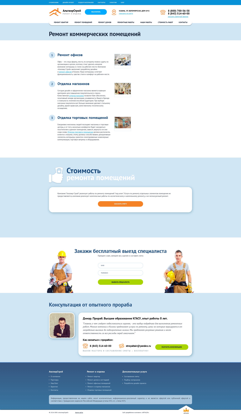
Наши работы (146, 22)
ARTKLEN (145, 412)
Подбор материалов (86, 2)
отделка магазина (76, 95)
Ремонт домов (104, 22)
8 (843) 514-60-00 (179, 13)
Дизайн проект (68, 2)
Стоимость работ (165, 22)
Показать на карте (126, 13)
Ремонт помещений (83, 22)
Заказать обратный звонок (178, 17)
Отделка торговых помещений (99, 390)
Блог (122, 2)
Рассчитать (95, 12)
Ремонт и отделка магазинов (98, 386)
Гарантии (113, 2)
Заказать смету (120, 204)
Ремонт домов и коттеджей (98, 380)
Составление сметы (131, 376)
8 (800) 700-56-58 (179, 10)
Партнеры (101, 2)
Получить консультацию (172, 347)
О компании (53, 2)
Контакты (183, 22)
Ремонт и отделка (96, 371)
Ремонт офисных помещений (98, 383)
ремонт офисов (65, 72)
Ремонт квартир (61, 22)
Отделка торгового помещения (80, 132)
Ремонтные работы (125, 22)
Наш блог (54, 383)
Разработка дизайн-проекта (135, 383)
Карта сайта (79, 412)
